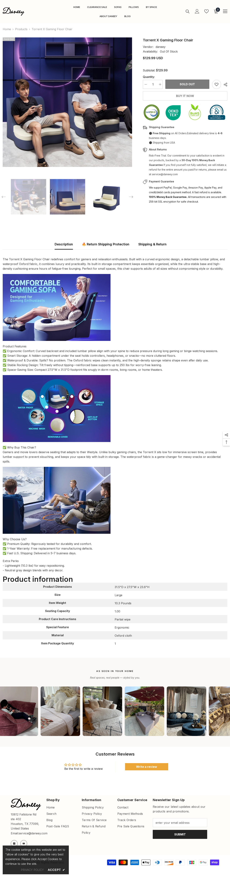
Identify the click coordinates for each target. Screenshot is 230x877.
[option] (67, 102)
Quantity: (149, 77)
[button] (3, 197)
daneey (160, 47)
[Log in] (197, 11)
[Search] (187, 11)
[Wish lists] (206, 11)
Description (64, 244)
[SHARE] (224, 84)
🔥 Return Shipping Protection (105, 244)
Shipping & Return (152, 244)
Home (7, 29)
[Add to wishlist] (216, 84)
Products (21, 29)
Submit (180, 834)
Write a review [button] (146, 767)
